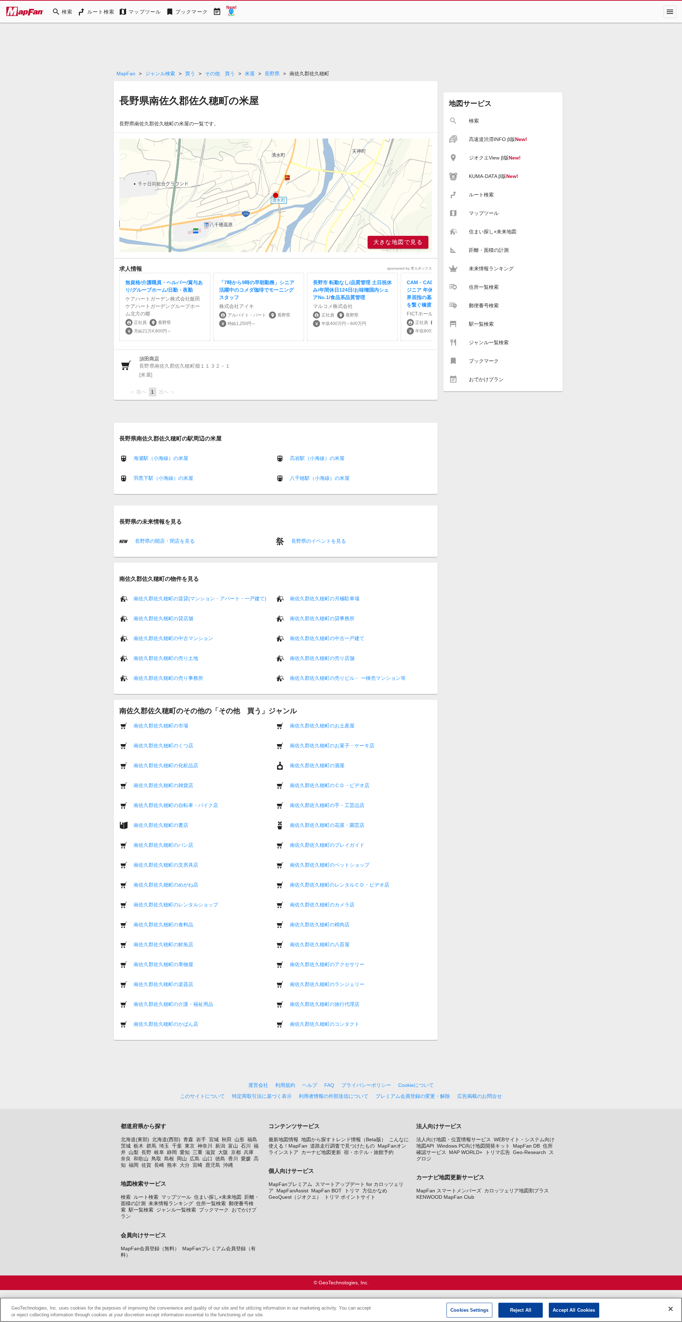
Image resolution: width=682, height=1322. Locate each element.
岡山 (182, 1158)
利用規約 (285, 1085)
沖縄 (228, 1165)
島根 (169, 1158)
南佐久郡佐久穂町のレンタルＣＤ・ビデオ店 (339, 884)
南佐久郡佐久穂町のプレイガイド (327, 844)
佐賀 (146, 1165)
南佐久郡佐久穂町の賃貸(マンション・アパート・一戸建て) (200, 598)
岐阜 (159, 1152)
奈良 (126, 1158)
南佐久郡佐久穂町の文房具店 (166, 864)
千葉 (177, 1146)
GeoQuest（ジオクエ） (295, 1197)
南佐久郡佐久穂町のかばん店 (166, 1023)
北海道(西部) (166, 1139)
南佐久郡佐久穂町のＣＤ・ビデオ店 (329, 785)
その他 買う (220, 73)
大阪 (223, 1152)
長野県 (272, 73)
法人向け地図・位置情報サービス (453, 1139)
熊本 (172, 1165)
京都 (236, 1152)
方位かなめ (374, 1190)
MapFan (126, 73)
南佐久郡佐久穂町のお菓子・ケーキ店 (332, 745)
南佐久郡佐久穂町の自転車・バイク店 (176, 805)
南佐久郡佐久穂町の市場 (161, 725)
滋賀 (210, 1152)
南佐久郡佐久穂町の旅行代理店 (324, 1004)
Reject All (520, 1310)
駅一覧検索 (141, 1210)
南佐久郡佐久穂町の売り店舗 (322, 658)
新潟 (220, 1146)
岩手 (201, 1139)
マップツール (176, 1197)
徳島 (220, 1158)
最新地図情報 (283, 1139)
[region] (275, 195)
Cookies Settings (469, 1310)
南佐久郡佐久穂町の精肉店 (320, 924)
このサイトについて (202, 1096)
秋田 (227, 1139)
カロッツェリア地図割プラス (516, 1190)
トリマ (352, 1190)
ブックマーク (214, 1210)
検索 (126, 1197)
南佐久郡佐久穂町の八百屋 (320, 944)
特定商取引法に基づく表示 (262, 1096)
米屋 (250, 73)
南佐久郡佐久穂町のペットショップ (329, 864)
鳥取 (156, 1158)
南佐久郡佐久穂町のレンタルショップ (176, 904)
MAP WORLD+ (465, 1152)
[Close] (670, 1309)
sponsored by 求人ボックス (409, 268)
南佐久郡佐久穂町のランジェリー (327, 984)
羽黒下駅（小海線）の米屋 (163, 478)
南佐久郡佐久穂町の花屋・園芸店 (327, 825)
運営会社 (258, 1085)
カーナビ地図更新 (321, 1152)
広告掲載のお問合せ (479, 1096)
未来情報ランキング (170, 1203)
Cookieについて (416, 1085)
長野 (146, 1152)
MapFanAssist (292, 1190)
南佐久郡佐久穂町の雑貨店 (163, 785)
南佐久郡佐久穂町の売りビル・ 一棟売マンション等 (348, 678)
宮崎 (197, 1165)
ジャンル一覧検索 (176, 1210)
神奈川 (204, 1146)
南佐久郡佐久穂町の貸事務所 (322, 618)
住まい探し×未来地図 (218, 1197)
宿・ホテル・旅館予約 (369, 1152)
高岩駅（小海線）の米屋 (317, 458)
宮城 (214, 1139)
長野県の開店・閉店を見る (164, 541)
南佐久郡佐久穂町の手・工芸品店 (327, 805)
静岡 (172, 1152)
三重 (197, 1152)
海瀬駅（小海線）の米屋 (161, 458)
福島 (252, 1139)
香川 (233, 1158)
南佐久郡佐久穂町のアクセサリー (327, 964)
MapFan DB (526, 1146)
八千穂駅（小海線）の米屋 (320, 478)
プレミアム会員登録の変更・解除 (412, 1096)
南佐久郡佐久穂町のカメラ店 (322, 904)
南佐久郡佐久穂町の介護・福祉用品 (173, 1004)
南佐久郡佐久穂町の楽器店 (163, 984)
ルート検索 (146, 1197)
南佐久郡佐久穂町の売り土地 (166, 658)
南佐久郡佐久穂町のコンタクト (324, 1023)
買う (190, 73)
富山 (233, 1146)
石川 (246, 1146)
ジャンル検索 (160, 73)
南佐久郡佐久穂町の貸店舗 (163, 618)
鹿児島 (212, 1165)
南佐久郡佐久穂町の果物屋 (163, 964)
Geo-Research (529, 1152)
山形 (239, 1139)
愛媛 (246, 1158)
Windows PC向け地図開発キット (473, 1146)
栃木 (139, 1146)
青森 (188, 1139)
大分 (185, 1165)
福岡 (134, 1165)
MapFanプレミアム (290, 1184)
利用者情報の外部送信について (333, 1096)
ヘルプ (309, 1085)
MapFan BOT (326, 1190)
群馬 (151, 1146)
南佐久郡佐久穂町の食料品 (163, 924)
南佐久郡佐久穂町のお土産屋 (322, 725)
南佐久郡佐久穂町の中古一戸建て (327, 638)
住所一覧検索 (211, 1203)
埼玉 (164, 1146)
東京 (190, 1146)
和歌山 (141, 1158)
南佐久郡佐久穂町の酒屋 (317, 765)
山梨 (134, 1152)
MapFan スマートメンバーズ (448, 1190)
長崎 (159, 1165)
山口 (207, 1158)
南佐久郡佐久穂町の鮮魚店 (163, 944)
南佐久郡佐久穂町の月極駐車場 (324, 598)
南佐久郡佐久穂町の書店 (161, 825)
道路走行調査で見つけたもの (342, 1146)
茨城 (126, 1146)
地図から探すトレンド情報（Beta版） (343, 1139)
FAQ (329, 1085)
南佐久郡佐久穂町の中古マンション (173, 638)
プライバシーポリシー (366, 1085)
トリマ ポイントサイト (349, 1197)
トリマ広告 (497, 1152)
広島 (195, 1158)
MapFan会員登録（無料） (150, 1248)
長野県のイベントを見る (318, 541)
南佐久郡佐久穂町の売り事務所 (168, 678)
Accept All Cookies (574, 1310)
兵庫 (249, 1152)
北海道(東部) (135, 1139)
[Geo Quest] (231, 12)
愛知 (185, 1152)
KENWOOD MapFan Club (445, 1197)
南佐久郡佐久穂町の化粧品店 (166, 765)
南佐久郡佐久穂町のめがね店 (166, 884)
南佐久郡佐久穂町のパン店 (163, 844)
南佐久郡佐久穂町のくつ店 (163, 745)
